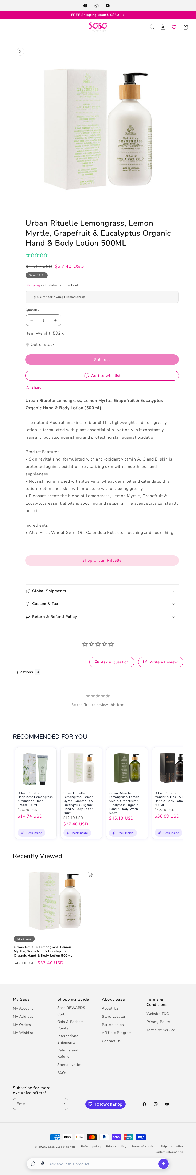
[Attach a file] (33, 1164)
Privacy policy (116, 1146)
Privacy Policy (158, 1021)
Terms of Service (160, 1030)
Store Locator (114, 1016)
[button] (10, 27)
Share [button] (36, 387)
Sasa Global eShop (61, 1147)
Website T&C (157, 1013)
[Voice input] (43, 1164)
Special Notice (69, 1064)
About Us (110, 1008)
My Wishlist (23, 1032)
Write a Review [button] (164, 662)
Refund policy (91, 1146)
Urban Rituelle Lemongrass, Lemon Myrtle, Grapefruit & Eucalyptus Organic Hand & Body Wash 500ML (124, 803)
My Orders (22, 1024)
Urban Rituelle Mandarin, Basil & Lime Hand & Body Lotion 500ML (172, 799)
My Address (23, 1016)
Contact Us (111, 1041)
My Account (23, 1008)
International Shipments (68, 1039)
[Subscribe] (62, 1104)
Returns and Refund (68, 1053)
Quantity (32, 310)
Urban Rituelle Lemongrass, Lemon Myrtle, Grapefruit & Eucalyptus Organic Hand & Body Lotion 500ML (78, 803)
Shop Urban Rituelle (102, 560)
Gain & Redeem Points (70, 1025)
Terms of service (143, 1146)
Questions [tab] (24, 672)
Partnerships (113, 1024)
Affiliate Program (117, 1032)
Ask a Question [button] (115, 662)
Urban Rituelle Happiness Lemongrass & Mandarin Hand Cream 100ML (35, 799)
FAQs (62, 1072)
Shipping (33, 285)
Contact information (169, 1152)
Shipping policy (172, 1146)
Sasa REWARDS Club (71, 1011)
